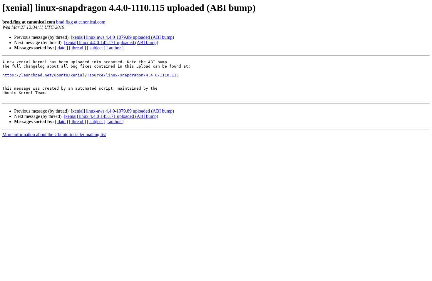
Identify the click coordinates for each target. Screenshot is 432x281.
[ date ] (61, 47)
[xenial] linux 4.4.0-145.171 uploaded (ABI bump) (111, 42)
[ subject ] (96, 47)
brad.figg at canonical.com (80, 21)
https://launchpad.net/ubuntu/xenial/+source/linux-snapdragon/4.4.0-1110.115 (90, 75)
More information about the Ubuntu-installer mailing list (54, 134)
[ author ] (114, 47)
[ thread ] (77, 47)
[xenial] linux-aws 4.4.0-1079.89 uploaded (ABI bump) (122, 37)
